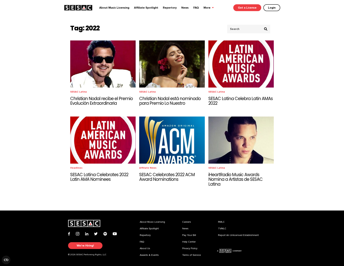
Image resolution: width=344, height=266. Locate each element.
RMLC (221, 222)
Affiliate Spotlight (146, 7)
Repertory (170, 7)
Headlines (76, 167)
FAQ (196, 7)
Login (272, 7)
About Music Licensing (114, 7)
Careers (186, 222)
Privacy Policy (189, 248)
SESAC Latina (78, 91)
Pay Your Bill (189, 235)
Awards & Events (149, 255)
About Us (145, 248)
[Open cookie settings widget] (6, 260)
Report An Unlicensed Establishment (238, 235)
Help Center (189, 241)
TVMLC (222, 228)
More (207, 7)
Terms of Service (191, 255)
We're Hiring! (85, 245)
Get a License (247, 7)
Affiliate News (147, 167)
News (185, 7)
